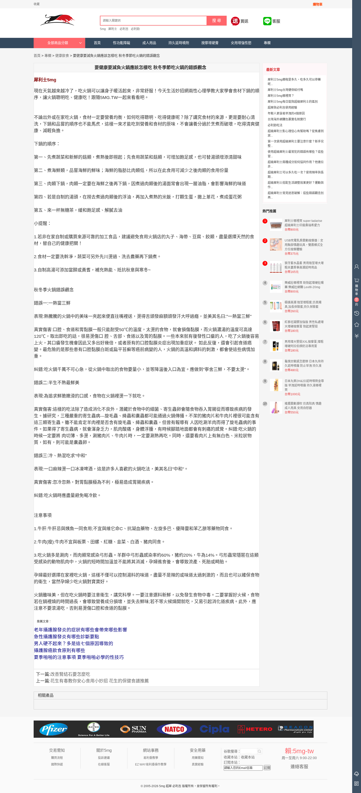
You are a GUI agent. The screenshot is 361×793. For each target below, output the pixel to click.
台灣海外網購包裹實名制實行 (287, 119)
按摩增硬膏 (210, 43)
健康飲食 (62, 55)
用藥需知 (198, 758)
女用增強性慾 (241, 43)
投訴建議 (104, 758)
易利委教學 (150, 758)
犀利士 (112, 29)
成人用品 (149, 43)
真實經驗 (198, 764)
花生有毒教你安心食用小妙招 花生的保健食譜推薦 (99, 681)
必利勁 (135, 29)
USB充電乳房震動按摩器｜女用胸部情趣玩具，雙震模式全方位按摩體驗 (304, 245)
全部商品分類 (57, 43)
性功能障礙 (121, 43)
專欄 (267, 43)
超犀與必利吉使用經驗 (282, 107)
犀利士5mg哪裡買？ (281, 96)
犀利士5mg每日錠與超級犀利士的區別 (293, 101)
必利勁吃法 (275, 125)
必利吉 (124, 29)
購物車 (317, 4)
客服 (276, 21)
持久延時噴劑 (178, 43)
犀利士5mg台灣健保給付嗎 (285, 90)
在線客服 (104, 764)
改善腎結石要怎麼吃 (70, 674)
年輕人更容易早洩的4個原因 (286, 113)
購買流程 (57, 758)
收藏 (37, 4)
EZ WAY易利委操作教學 (151, 764)
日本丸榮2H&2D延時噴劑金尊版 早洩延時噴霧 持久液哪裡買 (304, 385)
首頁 (97, 43)
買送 (244, 21)
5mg (103, 29)
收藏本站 (248, 757)
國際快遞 (57, 764)
